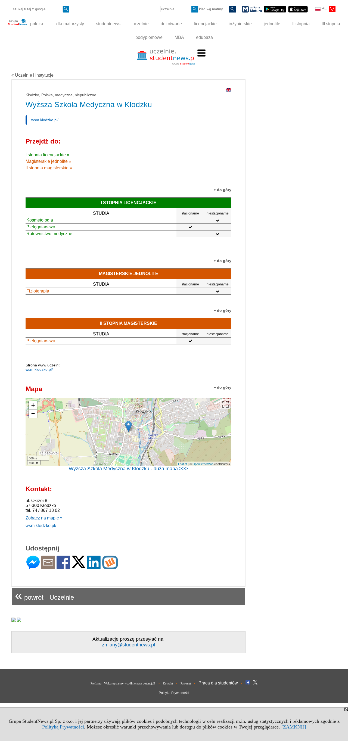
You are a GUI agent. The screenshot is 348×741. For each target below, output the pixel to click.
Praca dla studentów (218, 683)
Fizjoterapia (37, 291)
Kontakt (168, 683)
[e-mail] (48, 567)
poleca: (36, 23)
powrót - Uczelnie (44, 595)
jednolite (272, 23)
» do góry (222, 190)
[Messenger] (33, 567)
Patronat (186, 683)
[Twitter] (78, 565)
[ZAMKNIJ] (293, 727)
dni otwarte (171, 23)
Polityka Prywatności (174, 693)
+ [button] (33, 405)
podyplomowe (149, 37)
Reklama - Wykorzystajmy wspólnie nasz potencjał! (123, 683)
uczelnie (140, 23)
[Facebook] (63, 567)
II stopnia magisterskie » (49, 168)
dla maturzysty (70, 23)
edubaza (204, 37)
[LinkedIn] (94, 567)
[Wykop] (110, 567)
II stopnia (301, 23)
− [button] (33, 413)
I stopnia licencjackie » (47, 154)
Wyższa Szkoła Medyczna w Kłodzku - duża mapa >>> (128, 468)
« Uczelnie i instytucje (32, 75)
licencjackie (205, 23)
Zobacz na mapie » (44, 518)
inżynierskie (240, 23)
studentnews (108, 23)
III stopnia (331, 23)
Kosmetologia (39, 220)
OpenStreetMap (202, 464)
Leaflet (182, 464)
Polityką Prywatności (63, 727)
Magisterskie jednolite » (48, 161)
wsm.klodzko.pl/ (44, 120)
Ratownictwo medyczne (49, 233)
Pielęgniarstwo (40, 227)
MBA (179, 37)
